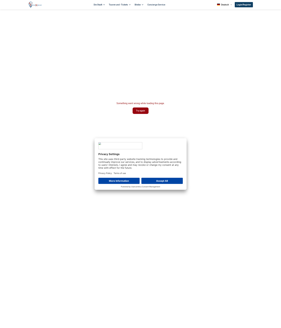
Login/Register (244, 5)
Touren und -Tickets (118, 5)
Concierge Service (156, 5)
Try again (140, 111)
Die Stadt (98, 5)
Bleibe (138, 5)
